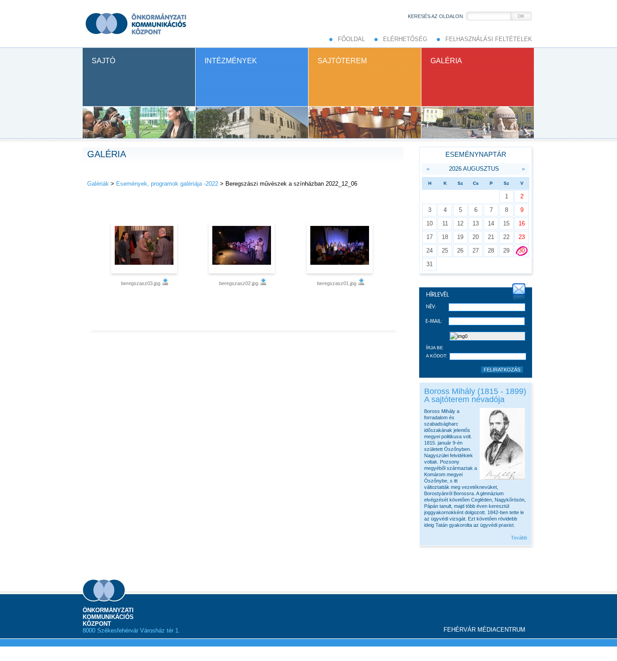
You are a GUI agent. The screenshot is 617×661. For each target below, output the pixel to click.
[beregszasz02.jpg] (243, 248)
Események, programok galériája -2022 (167, 183)
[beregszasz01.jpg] (341, 248)
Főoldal (351, 39)
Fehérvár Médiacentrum (484, 629)
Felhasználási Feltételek (488, 39)
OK (521, 16)
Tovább (519, 537)
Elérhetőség (405, 39)
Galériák (98, 183)
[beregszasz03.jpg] (145, 248)
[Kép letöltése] (165, 283)
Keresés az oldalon (435, 16)
